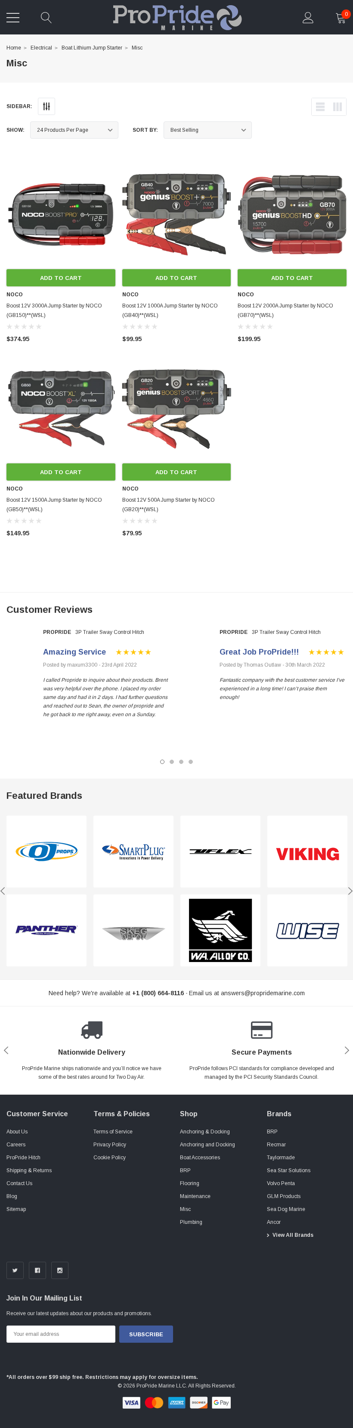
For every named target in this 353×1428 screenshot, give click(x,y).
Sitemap (16, 1209)
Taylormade (281, 1158)
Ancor (274, 1222)
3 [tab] (181, 762)
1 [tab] (162, 762)
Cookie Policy (109, 1158)
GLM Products (283, 1196)
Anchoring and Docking (207, 1145)
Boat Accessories (200, 1158)
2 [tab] (172, 762)
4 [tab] (191, 762)
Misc (137, 48)
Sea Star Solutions (288, 1170)
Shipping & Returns (29, 1170)
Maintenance (195, 1196)
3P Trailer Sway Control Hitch (109, 632)
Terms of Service (113, 1132)
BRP (185, 1170)
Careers (15, 1145)
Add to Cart (61, 278)
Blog (11, 1196)
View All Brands (292, 1235)
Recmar (276, 1145)
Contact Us (19, 1183)
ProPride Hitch (23, 1158)
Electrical (41, 48)
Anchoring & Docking (205, 1132)
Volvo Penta (281, 1183)
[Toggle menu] (12, 17)
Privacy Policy (109, 1145)
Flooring (189, 1183)
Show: (15, 130)
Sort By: (145, 130)
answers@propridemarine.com (263, 993)
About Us (17, 1132)
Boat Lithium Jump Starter (92, 48)
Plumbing (191, 1222)
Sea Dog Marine (286, 1209)
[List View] (320, 106)
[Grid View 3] (337, 106)
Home (13, 48)
